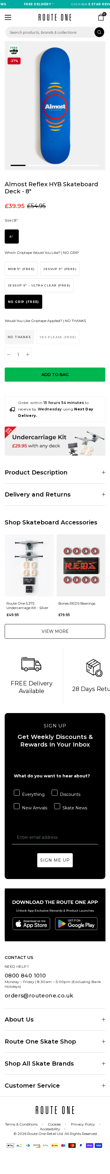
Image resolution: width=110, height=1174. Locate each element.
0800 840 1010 (25, 975)
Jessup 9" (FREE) (60, 269)
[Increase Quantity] (27, 354)
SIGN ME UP (55, 860)
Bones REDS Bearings (76, 603)
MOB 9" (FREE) (21, 269)
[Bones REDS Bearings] (81, 565)
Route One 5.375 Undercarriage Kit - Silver (27, 605)
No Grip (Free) (23, 302)
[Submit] (99, 32)
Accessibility (50, 1129)
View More (55, 631)
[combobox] (55, 32)
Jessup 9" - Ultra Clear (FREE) (39, 285)
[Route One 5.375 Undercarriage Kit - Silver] (29, 565)
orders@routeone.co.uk (39, 995)
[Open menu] (8, 17)
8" (12, 237)
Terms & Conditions (21, 1124)
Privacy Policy (83, 1124)
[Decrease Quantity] (8, 354)
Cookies (54, 1124)
